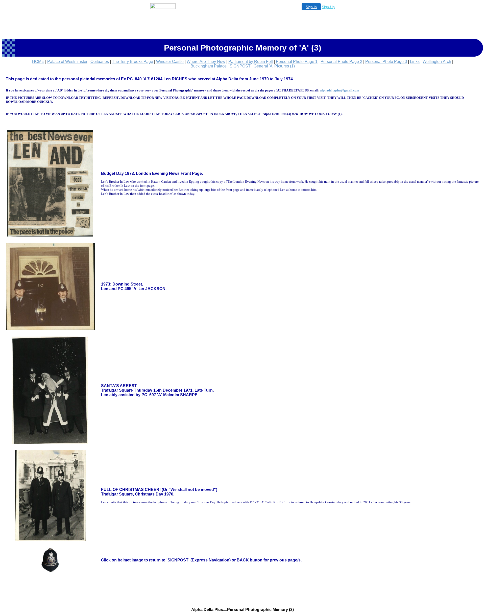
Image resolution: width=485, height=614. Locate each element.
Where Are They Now (206, 61)
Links (415, 61)
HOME (38, 61)
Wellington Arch (437, 61)
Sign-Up (328, 7)
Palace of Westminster (67, 61)
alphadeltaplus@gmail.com (339, 90)
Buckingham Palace (208, 66)
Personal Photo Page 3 (386, 61)
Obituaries (99, 61)
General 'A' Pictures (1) (274, 66)
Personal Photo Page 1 (297, 61)
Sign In (311, 7)
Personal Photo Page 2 (341, 61)
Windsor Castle (170, 61)
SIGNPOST (240, 66)
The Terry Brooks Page (132, 61)
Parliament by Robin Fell (250, 61)
